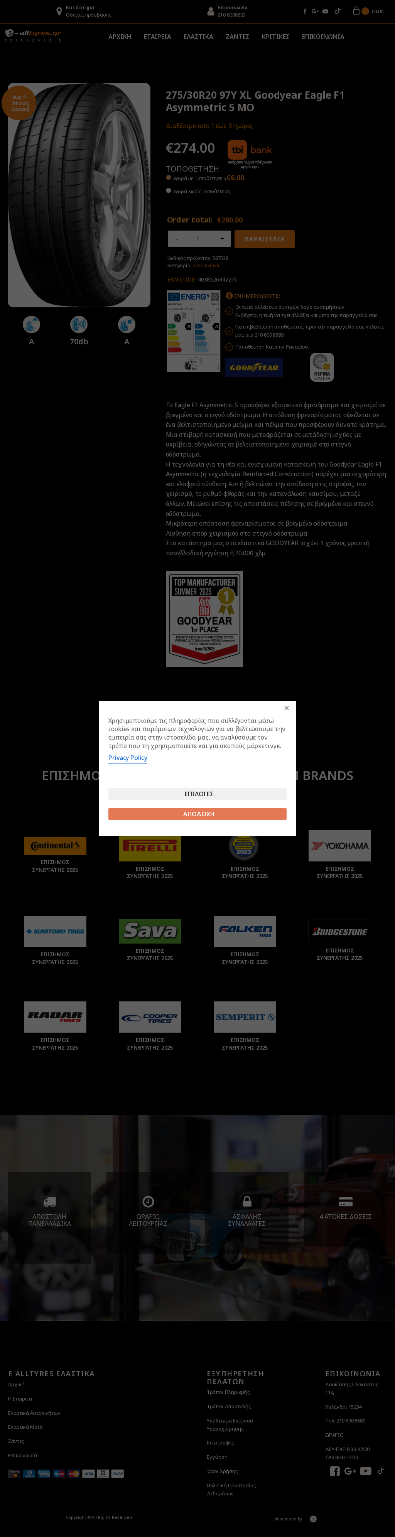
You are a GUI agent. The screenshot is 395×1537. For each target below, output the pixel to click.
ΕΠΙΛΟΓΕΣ (199, 794)
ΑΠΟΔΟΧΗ (199, 814)
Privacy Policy (127, 757)
